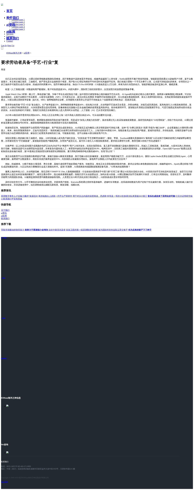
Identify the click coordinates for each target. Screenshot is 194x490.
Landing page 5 (18, 29)
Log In (4, 45)
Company (10, 36)
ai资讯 (10, 24)
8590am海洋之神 (14, 53)
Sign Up (10, 45)
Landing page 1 (18, 20)
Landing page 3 (18, 24)
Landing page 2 (18, 22)
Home (8, 17)
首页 (9, 11)
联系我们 (12, 38)
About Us (10, 31)
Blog (8, 39)
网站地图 (4, 482)
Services (9, 34)
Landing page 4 (18, 27)
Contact (9, 41)
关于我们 (12, 17)
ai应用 (26, 53)
